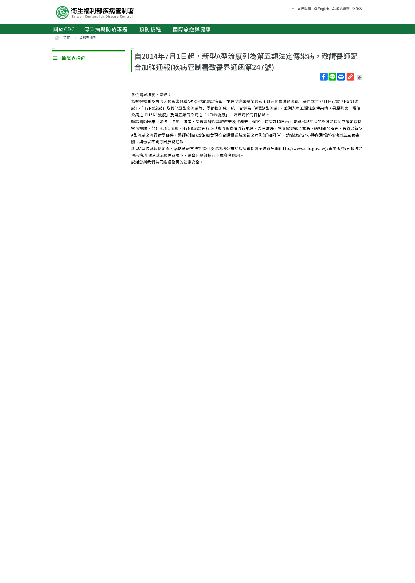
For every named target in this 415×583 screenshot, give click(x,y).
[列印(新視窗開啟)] (341, 77)
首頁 (66, 37)
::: (53, 47)
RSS (359, 8)
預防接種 (150, 29)
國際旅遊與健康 (192, 29)
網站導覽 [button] (342, 8)
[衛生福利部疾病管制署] (95, 12)
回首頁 (306, 8)
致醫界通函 (87, 37)
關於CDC (64, 29)
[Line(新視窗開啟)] (332, 77)
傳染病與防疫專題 (106, 29)
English (323, 8)
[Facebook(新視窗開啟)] (323, 77)
